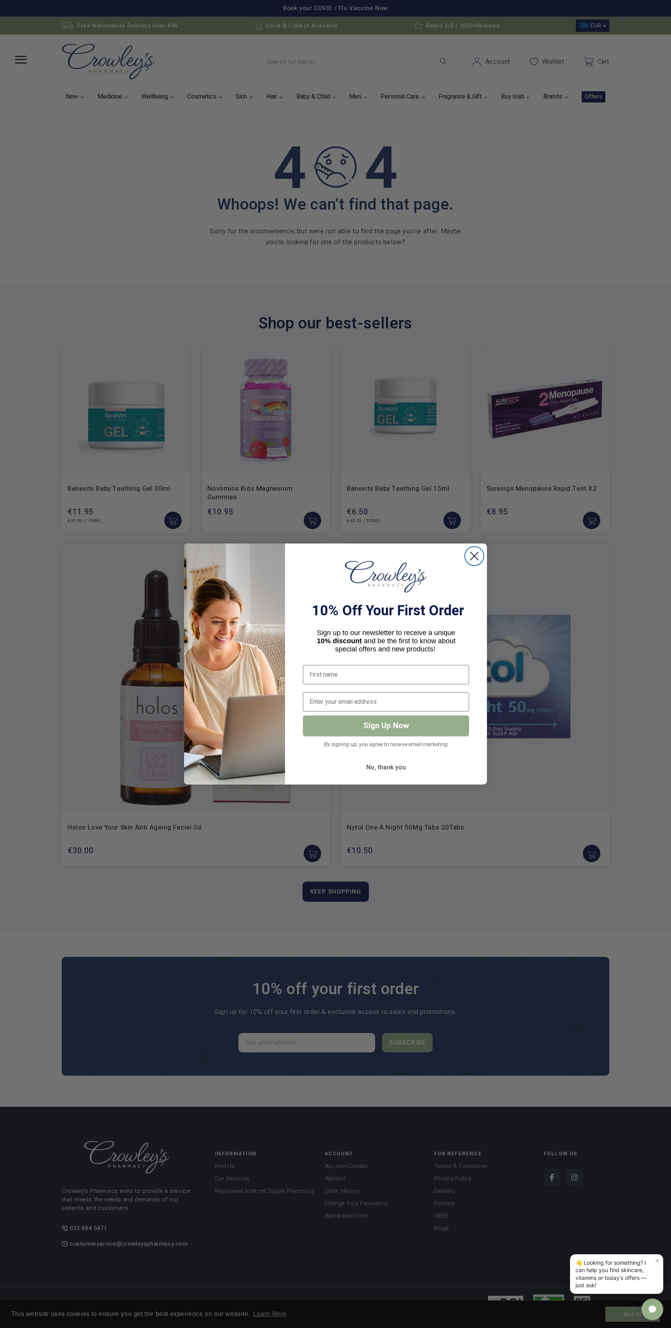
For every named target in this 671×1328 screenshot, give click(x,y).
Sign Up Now (386, 725)
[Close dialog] (474, 556)
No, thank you (386, 767)
